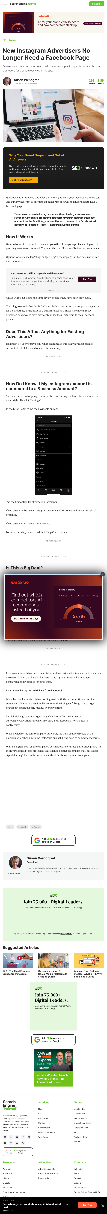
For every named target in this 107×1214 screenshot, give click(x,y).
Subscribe (78, 1169)
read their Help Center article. (51, 532)
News (10, 827)
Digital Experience (46, 1132)
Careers (77, 1183)
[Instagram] (11, 1143)
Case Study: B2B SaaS (48, 1173)
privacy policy (66, 934)
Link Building (79, 1109)
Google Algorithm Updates (14, 1192)
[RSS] (23, 1143)
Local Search (80, 1113)
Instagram (36, 827)
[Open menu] (5, 4)
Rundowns (7, 1173)
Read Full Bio (15, 873)
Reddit (77, 1141)
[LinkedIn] (11, 1137)
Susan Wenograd (26, 80)
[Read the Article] (18, 960)
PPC (76, 1132)
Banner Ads (43, 1178)
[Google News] (5, 1137)
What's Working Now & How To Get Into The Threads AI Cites (52, 1079)
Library (6, 1178)
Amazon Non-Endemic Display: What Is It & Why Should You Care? (88, 974)
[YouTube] (17, 1137)
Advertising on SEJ (46, 1169)
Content (42, 1123)
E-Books (6, 1183)
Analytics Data (80, 1137)
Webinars (7, 1169)
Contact (77, 1178)
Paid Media (43, 1118)
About (76, 1173)
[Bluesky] (5, 1143)
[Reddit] (17, 1143)
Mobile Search (80, 1118)
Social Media (44, 1127)
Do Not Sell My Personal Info (87, 1192)
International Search (83, 1123)
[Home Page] (23, 4)
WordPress (43, 1137)
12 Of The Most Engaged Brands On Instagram (16, 972)
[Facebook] (23, 1137)
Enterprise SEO (81, 1127)
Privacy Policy (80, 1187)
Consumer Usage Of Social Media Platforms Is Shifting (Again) (52, 974)
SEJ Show (7, 1187)
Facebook (22, 827)
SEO (40, 1113)
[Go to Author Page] (7, 81)
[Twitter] (29, 1137)
